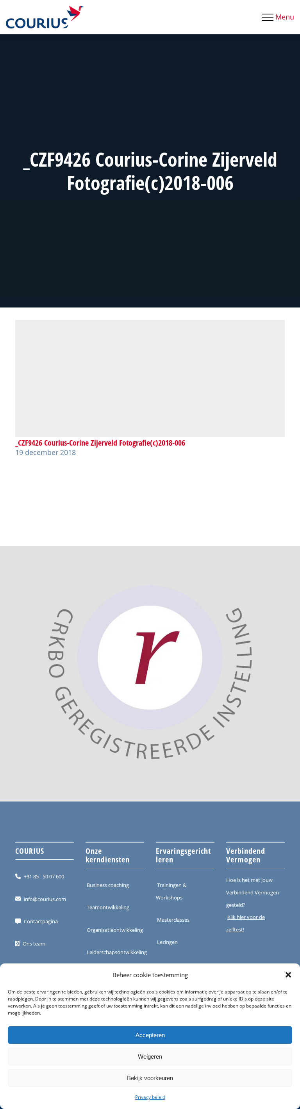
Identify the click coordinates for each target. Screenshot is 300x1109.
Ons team (34, 943)
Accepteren (150, 1035)
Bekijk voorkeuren (150, 1078)
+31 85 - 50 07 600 (44, 876)
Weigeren (150, 1056)
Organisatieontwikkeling (115, 929)
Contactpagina (41, 921)
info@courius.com (45, 898)
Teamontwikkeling (108, 907)
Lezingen (167, 941)
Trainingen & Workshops (171, 891)
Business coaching (108, 885)
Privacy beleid (150, 1097)
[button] (288, 975)
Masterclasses (173, 919)
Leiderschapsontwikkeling (117, 952)
